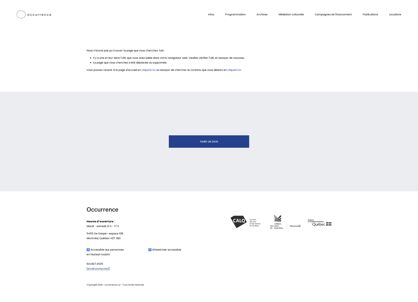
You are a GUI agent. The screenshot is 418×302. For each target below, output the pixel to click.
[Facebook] (322, 285)
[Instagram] (315, 285)
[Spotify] (328, 285)
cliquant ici (148, 70)
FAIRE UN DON (209, 141)
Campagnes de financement (333, 14)
